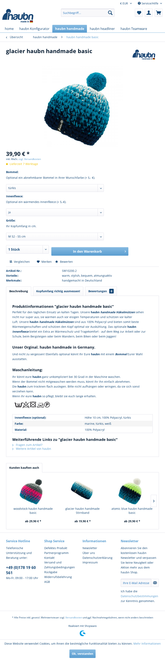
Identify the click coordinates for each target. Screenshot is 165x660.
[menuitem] (88, 13)
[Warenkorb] (159, 13)
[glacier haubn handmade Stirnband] (82, 490)
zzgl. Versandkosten (30, 159)
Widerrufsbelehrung (58, 577)
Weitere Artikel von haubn (33, 449)
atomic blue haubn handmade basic (132, 511)
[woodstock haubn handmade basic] (33, 490)
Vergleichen (21, 262)
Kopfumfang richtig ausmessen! (58, 291)
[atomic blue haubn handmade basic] (132, 490)
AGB (47, 582)
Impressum (90, 562)
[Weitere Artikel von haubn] (144, 55)
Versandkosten (73, 617)
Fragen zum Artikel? (28, 445)
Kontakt (49, 558)
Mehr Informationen (147, 643)
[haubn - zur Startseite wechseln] (18, 16)
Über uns (88, 553)
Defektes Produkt (55, 548)
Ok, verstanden (82, 654)
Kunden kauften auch (24, 468)
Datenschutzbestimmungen (139, 596)
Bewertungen (100, 291)
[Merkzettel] (139, 13)
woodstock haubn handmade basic (33, 511)
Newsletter (89, 548)
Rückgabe (50, 572)
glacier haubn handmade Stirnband (82, 511)
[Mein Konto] (149, 13)
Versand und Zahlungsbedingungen (59, 564)
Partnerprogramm (56, 553)
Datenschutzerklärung (97, 558)
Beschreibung (18, 291)
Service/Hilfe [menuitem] (150, 3)
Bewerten (66, 262)
